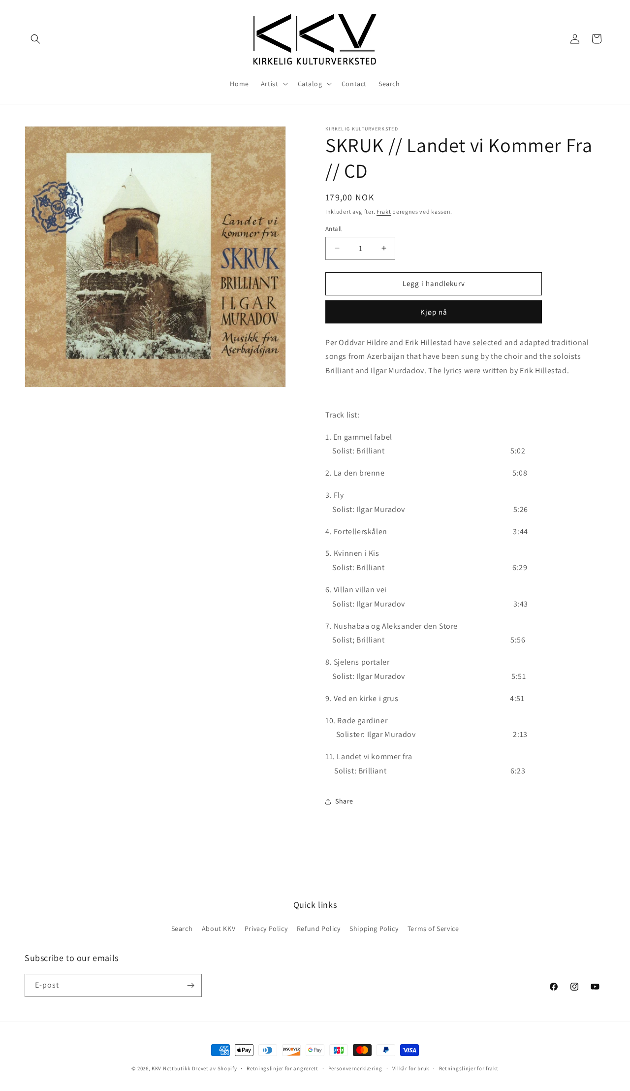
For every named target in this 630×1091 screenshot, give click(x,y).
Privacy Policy (266, 928)
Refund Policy (319, 928)
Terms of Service (433, 928)
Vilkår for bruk (411, 1068)
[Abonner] (190, 985)
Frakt (384, 211)
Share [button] (344, 801)
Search (182, 928)
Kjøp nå (433, 312)
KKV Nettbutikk (171, 1068)
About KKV (218, 928)
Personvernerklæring (355, 1068)
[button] (35, 39)
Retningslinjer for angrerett (282, 1068)
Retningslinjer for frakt (469, 1068)
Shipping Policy (373, 928)
